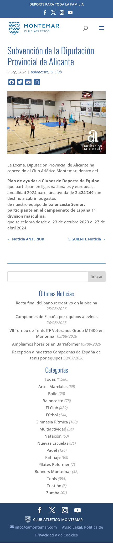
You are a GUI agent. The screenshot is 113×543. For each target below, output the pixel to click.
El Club (56, 71)
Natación (52, 436)
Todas (50, 379)
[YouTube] (70, 14)
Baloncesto (40, 71)
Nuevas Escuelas (52, 443)
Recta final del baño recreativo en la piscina (56, 302)
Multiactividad (52, 429)
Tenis (52, 478)
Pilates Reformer (54, 464)
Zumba (52, 492)
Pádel (52, 450)
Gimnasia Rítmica (51, 421)
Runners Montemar (53, 471)
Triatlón (54, 485)
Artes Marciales (53, 386)
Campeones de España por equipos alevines (56, 316)
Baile (53, 393)
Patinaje (53, 457)
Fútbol (52, 414)
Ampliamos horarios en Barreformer (46, 344)
